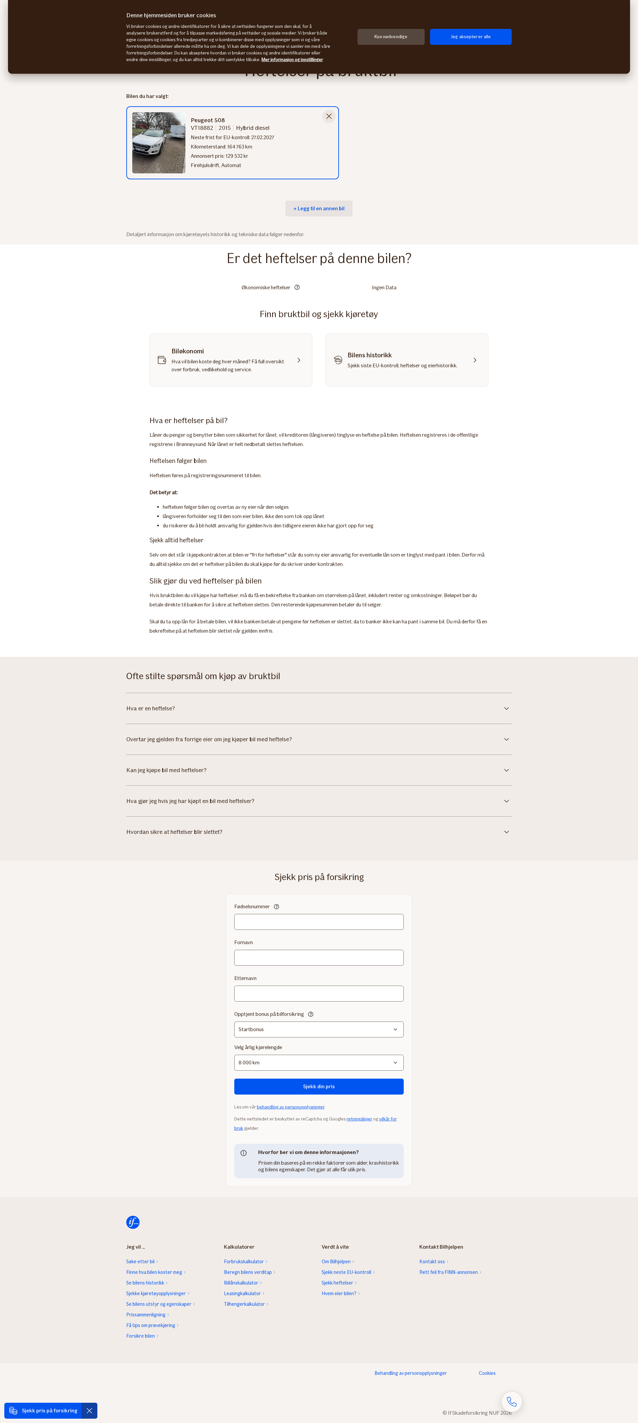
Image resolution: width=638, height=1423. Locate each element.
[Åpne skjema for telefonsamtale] (511, 1401)
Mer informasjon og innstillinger (292, 59)
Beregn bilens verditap (248, 1272)
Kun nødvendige (390, 37)
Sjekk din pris (319, 1086)
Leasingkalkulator (242, 1293)
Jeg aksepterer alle (471, 37)
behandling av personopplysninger (290, 1107)
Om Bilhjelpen (336, 1262)
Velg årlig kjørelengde (258, 1047)
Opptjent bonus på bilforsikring (269, 1014)
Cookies (487, 1373)
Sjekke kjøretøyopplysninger (156, 1293)
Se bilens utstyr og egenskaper (158, 1304)
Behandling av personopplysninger (410, 1373)
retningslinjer (359, 1119)
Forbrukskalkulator (244, 1262)
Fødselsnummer (252, 906)
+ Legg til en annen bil (319, 208)
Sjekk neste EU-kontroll (346, 1272)
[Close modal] (329, 116)
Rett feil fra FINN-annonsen (448, 1272)
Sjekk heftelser (337, 1283)
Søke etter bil (140, 1262)
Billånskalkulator (241, 1283)
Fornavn (243, 942)
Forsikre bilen (140, 1336)
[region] (319, 37)
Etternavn (245, 978)
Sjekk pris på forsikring (49, 1410)
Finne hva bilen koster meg (154, 1272)
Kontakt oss (432, 1262)
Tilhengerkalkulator (244, 1304)
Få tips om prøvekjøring (150, 1325)
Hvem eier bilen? (339, 1293)
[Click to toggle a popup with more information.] (297, 288)
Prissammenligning (145, 1315)
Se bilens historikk (145, 1283)
